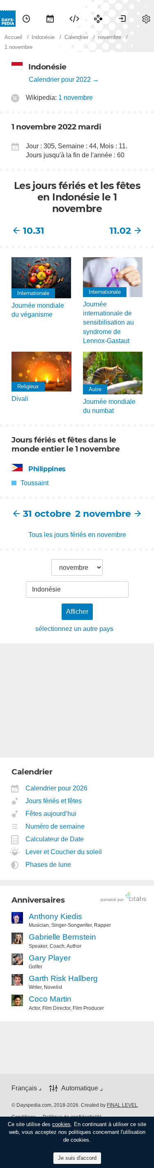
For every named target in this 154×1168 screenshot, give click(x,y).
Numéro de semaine (55, 826)
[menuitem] (26, 18)
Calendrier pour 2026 (56, 788)
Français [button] (24, 1088)
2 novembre (104, 513)
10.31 (33, 230)
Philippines (47, 469)
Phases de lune (48, 864)
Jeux (98, 18)
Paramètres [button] (146, 18)
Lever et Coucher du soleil (64, 851)
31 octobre (47, 513)
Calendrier (50, 18)
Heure (26, 18)
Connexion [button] (122, 18)
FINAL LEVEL (122, 1105)
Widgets (74, 18)
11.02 (120, 230)
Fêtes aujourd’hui (51, 813)
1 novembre (75, 97)
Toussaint (34, 482)
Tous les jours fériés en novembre (77, 534)
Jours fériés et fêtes (54, 800)
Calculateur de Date (55, 839)
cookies (61, 1124)
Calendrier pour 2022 (60, 79)
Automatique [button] (79, 1088)
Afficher (77, 611)
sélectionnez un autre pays (74, 628)
